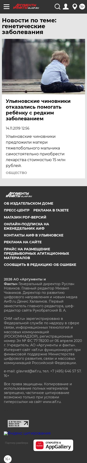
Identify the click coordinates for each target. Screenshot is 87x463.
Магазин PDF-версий (25, 217)
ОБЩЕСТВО (16, 173)
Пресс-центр (16, 210)
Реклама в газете (51, 210)
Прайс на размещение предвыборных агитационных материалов (36, 253)
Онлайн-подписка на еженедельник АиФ (26, 226)
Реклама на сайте (23, 242)
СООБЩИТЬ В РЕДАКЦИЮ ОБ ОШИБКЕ (40, 264)
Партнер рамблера (16, 442)
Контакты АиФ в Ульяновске (33, 235)
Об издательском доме (28, 203)
